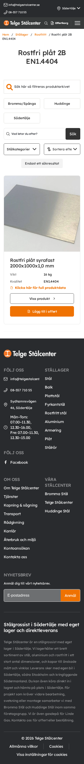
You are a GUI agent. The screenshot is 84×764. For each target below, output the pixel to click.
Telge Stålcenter (59, 502)
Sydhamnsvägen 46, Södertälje (23, 404)
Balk (48, 387)
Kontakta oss (15, 556)
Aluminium (54, 421)
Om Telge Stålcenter (21, 488)
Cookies (56, 746)
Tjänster (11, 496)
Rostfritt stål (55, 413)
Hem (5, 34)
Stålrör (51, 447)
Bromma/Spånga (22, 103)
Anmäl (70, 595)
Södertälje (22, 118)
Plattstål (52, 395)
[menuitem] (64, 23)
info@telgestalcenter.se (24, 5)
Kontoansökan (17, 548)
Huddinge (62, 103)
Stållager (21, 34)
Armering (53, 430)
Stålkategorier (18, 149)
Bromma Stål (56, 493)
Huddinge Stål (57, 511)
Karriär (10, 531)
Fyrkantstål (55, 404)
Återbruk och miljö (20, 539)
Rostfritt (40, 34)
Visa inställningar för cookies (42, 754)
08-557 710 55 (21, 390)
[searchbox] (42, 86)
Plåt (48, 438)
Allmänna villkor (23, 746)
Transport (12, 513)
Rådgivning (14, 522)
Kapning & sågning (20, 505)
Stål (48, 378)
